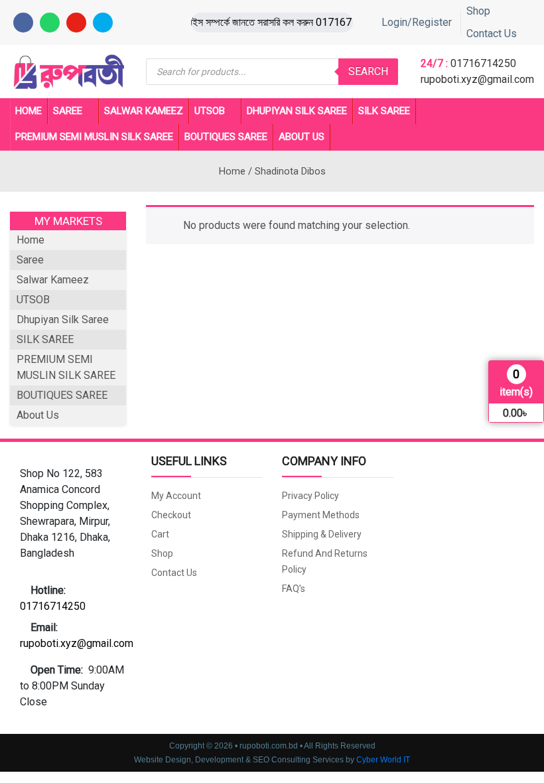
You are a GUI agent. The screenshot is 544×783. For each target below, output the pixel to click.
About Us (301, 137)
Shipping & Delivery (322, 534)
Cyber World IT (383, 759)
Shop (478, 11)
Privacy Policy (310, 495)
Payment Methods (321, 515)
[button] (75, 513)
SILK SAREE (384, 111)
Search (368, 71)
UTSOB (209, 111)
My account (176, 495)
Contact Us (491, 33)
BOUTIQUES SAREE (225, 137)
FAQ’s (293, 588)
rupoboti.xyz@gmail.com (477, 79)
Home (28, 111)
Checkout (171, 515)
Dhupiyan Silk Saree (297, 111)
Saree (67, 111)
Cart (160, 534)
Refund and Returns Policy (325, 561)
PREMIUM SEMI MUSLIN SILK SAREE (94, 137)
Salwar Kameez (143, 111)
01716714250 (483, 63)
